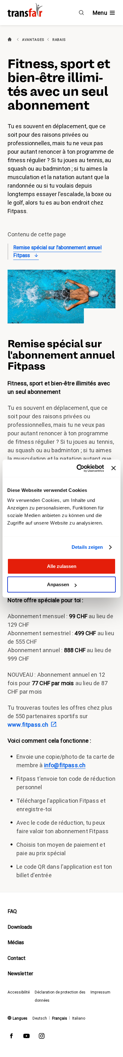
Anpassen (58, 584)
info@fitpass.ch (65, 765)
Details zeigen (87, 547)
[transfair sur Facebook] (11, 1037)
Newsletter (20, 974)
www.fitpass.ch (28, 724)
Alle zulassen (61, 566)
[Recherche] (81, 12)
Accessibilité (19, 992)
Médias (16, 942)
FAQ (12, 911)
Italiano (78, 1018)
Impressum (100, 992)
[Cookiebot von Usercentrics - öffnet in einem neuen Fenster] (78, 468)
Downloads (20, 927)
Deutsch (39, 1018)
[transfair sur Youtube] (26, 1037)
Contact (17, 958)
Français (59, 1018)
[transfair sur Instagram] (41, 1037)
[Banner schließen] (113, 468)
